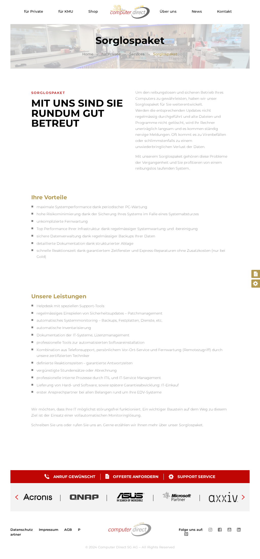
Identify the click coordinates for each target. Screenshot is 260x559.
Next (243, 497)
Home (87, 54)
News (197, 11)
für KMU (65, 11)
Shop (93, 11)
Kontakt (224, 11)
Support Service (196, 476)
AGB (68, 530)
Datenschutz (21, 530)
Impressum (48, 530)
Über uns (168, 11)
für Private (33, 11)
